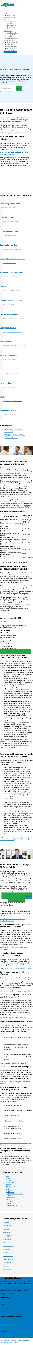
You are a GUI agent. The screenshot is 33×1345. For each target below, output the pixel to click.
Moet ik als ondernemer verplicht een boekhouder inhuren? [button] (12, 920)
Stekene (9, 1190)
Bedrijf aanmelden (10, 50)
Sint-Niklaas (10, 1192)
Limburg (3, 1322)
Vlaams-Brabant (5, 1326)
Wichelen (9, 1188)
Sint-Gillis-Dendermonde (14, 1194)
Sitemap (13, 1341)
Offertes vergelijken (10, 52)
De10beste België (6, 1337)
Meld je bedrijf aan (6, 1301)
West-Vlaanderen (6, 1328)
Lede (7, 1200)
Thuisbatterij (11, 48)
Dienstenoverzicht (10, 17)
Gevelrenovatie (12, 33)
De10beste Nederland (7, 1335)
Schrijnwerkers (9, 41)
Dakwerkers (8, 31)
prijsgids (17, 1294)
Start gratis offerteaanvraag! (15, 651)
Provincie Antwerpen (7, 1320)
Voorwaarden (4, 1343)
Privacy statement (23, 1341)
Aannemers (7, 19)
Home (5, 13)
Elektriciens (11, 29)
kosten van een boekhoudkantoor (13, 468)
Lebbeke (9, 1203)
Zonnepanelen (12, 46)
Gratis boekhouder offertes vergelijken (20, 896)
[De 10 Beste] (9, 8)
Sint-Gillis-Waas (11, 1205)
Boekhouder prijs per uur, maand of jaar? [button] (13, 1018)
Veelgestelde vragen (11, 438)
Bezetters (10, 23)
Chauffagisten (11, 27)
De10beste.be (4, 1341)
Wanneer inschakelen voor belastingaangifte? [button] (15, 991)
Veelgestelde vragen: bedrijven (10, 1312)
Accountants (11, 21)
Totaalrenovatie (12, 39)
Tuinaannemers (12, 42)
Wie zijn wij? (11, 15)
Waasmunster (10, 1178)
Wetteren (9, 1196)
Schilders (10, 37)
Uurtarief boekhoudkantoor (14, 434)
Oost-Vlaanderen (5, 1324)
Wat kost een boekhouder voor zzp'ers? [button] (13, 1063)
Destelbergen (10, 1198)
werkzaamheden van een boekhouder (17, 508)
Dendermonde (11, 1186)
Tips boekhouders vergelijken (15, 436)
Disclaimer (14, 1343)
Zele (7, 1176)
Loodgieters (11, 35)
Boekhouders (11, 25)
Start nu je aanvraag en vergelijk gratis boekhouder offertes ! (14, 153)
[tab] (16, 920)
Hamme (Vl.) (10, 1182)
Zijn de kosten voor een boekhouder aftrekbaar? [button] (16, 968)
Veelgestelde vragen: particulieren (11, 1310)
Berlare (8, 1180)
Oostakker (9, 1202)
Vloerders (10, 44)
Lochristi (9, 1184)
